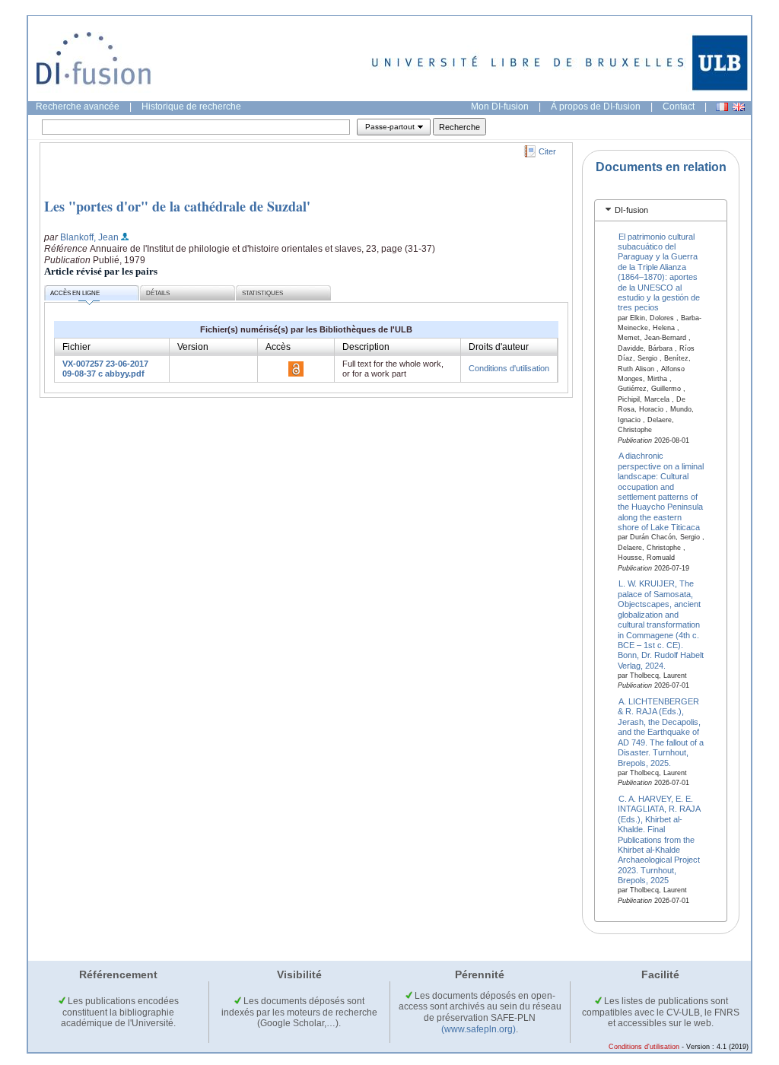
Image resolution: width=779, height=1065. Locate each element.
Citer (547, 151)
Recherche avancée (77, 106)
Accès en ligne (75, 293)
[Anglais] (739, 107)
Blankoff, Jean (89, 237)
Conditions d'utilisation (509, 368)
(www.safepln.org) (478, 1029)
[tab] (660, 210)
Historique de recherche (191, 106)
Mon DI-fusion (500, 106)
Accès (278, 347)
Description (366, 347)
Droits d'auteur (499, 347)
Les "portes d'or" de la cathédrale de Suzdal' (177, 206)
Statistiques (262, 293)
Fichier (76, 347)
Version (192, 347)
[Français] (722, 107)
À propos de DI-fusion (596, 106)
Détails (158, 293)
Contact (679, 106)
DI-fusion (631, 210)
